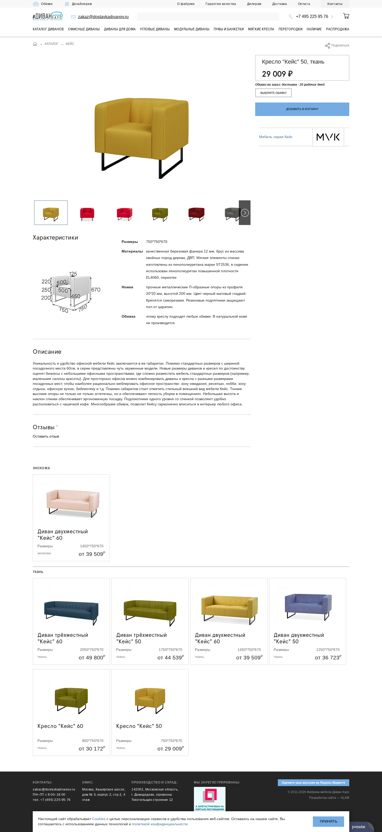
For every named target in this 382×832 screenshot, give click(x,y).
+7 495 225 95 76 (312, 16)
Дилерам (254, 4)
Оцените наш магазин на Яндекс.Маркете (313, 783)
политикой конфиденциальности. (160, 824)
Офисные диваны (84, 29)
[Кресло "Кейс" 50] (141, 199)
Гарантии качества (221, 4)
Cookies (99, 819)
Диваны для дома (120, 29)
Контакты (335, 4)
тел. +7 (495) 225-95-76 (52, 800)
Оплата (304, 4)
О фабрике (186, 4)
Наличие (314, 29)
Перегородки (290, 29)
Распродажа (337, 29)
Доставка (279, 4)
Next (245, 212)
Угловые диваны (155, 29)
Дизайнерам (82, 4)
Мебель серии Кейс (276, 137)
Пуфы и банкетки (229, 29)
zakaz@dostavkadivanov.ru (103, 17)
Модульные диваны (191, 29)
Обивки (47, 4)
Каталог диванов (48, 29)
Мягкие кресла (261, 29)
